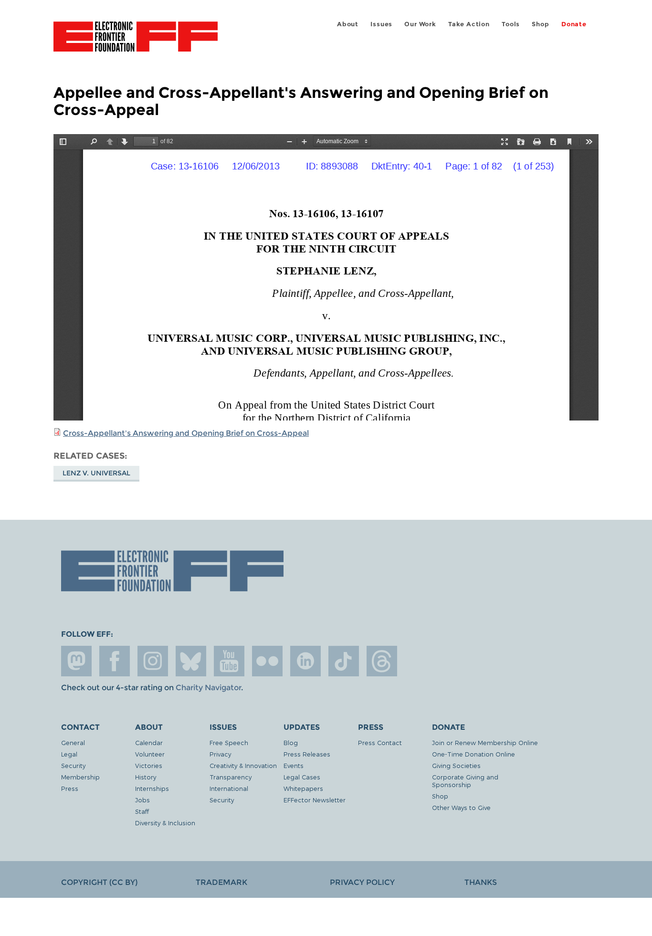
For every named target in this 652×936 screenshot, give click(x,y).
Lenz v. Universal (96, 473)
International (229, 788)
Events (294, 765)
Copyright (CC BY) (99, 882)
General (73, 742)
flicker (267, 661)
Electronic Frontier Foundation (135, 42)
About (347, 24)
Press (69, 788)
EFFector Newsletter (315, 799)
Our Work (420, 24)
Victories (148, 765)
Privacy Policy (362, 882)
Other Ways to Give (461, 807)
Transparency (231, 776)
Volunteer (150, 753)
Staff (142, 811)
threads (382, 661)
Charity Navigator (208, 687)
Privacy (220, 753)
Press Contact (380, 742)
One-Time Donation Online (473, 753)
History (145, 776)
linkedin (305, 661)
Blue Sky (191, 661)
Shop (540, 24)
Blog (291, 742)
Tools (511, 24)
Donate (574, 24)
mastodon (76, 661)
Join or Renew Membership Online (485, 742)
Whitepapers (303, 788)
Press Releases (307, 753)
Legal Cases (302, 776)
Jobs (142, 799)
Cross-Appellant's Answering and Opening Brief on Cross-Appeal (186, 433)
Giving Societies (456, 765)
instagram (152, 661)
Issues (381, 24)
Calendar (149, 742)
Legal (69, 753)
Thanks (480, 882)
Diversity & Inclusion (165, 822)
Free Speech (229, 742)
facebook (114, 661)
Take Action (469, 24)
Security (73, 765)
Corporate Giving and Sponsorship (465, 780)
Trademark (221, 882)
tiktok (343, 661)
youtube (229, 661)
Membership (80, 776)
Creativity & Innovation (243, 765)
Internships (152, 788)
